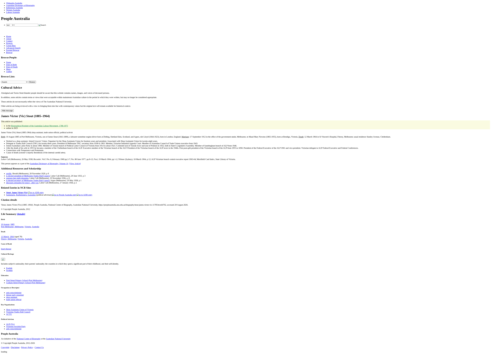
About (8, 39)
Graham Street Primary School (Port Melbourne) (25, 283)
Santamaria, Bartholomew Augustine (21, 195)
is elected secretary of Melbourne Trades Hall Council (27, 180)
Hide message (7, 111)
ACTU (9, 314)
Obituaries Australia (14, 3)
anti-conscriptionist (13, 293)
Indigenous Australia (14, 8)
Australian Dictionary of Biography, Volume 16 (49, 164)
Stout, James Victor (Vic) (17, 192)
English (9, 268)
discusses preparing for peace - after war (22, 183)
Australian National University (58, 339)
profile (8, 173)
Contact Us (39, 347)
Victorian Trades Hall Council (18, 312)
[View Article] (75, 164)
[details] (21, 214)
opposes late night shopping (17, 178)
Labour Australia (13, 12)
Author (9, 71)
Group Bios (11, 46)
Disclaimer (15, 347)
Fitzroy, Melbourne (8, 239)
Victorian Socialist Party (16, 326)
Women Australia (13, 10)
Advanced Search (13, 48)
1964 (12, 237)
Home (8, 36)
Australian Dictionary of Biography (20, 5)
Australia (35, 227)
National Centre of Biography (29, 339)
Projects (9, 43)
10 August (5, 224)
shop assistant (11, 297)
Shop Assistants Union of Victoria (20, 310)
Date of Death (12, 67)
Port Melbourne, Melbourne (12, 227)
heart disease (6, 249)
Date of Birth (11, 65)
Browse (9, 52)
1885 (12, 224)
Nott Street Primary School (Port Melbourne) (24, 280)
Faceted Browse (12, 50)
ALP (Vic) (10, 324)
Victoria (28, 227)
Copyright (5, 347)
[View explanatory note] (3, 259)
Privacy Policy (27, 347)
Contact (9, 41)
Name (8, 62)
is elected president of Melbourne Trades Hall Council (28, 176)
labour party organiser (15, 295)
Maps (8, 69)
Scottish (9, 270)
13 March (5, 237)
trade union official (13, 299)
